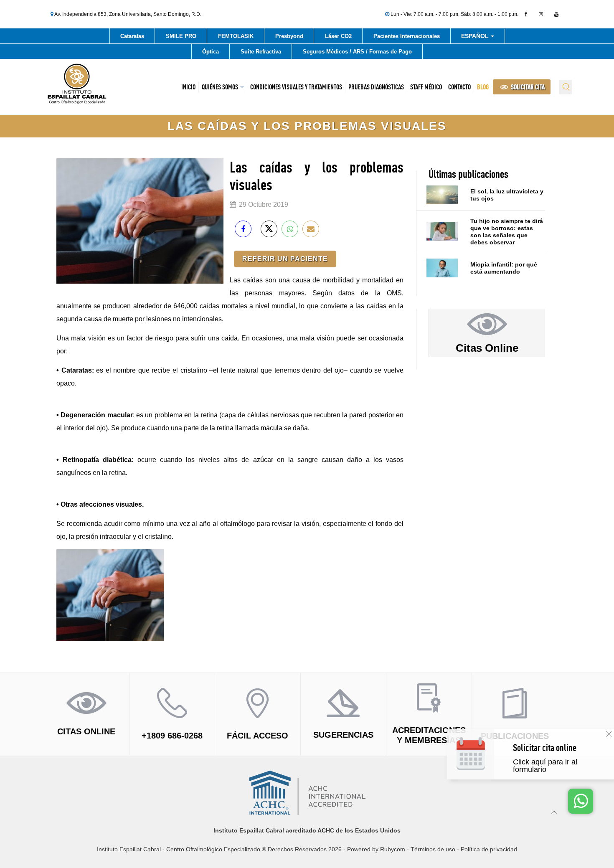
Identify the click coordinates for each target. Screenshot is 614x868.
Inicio (188, 87)
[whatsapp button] (580, 801)
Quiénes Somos (220, 87)
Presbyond (289, 36)
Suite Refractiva (261, 51)
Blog (483, 87)
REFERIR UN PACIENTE (285, 258)
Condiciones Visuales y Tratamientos (296, 87)
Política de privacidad (489, 849)
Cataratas (132, 36)
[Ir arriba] (554, 812)
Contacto (459, 87)
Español (475, 37)
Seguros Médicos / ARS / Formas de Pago (357, 51)
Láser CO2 (338, 36)
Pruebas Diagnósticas (376, 87)
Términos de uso (433, 849)
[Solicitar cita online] (560, 762)
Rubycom (392, 849)
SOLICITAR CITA (527, 87)
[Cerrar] (609, 734)
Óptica (210, 51)
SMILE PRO (181, 36)
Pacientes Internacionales (406, 36)
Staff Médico (426, 87)
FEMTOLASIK (236, 36)
